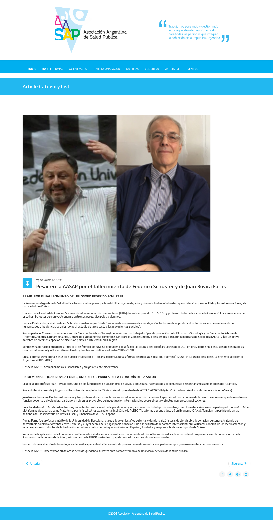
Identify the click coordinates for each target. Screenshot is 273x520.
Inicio (32, 68)
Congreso (152, 68)
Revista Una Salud (106, 68)
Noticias (132, 68)
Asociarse (172, 68)
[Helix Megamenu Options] (206, 68)
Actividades (78, 68)
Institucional (52, 68)
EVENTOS (192, 68)
